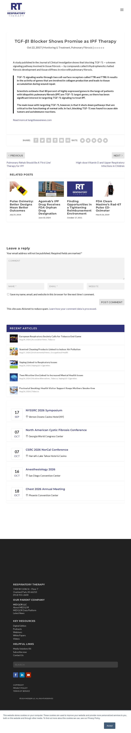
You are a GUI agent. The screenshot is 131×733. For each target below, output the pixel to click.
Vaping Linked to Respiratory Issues (38, 362)
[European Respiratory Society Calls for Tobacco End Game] (14, 339)
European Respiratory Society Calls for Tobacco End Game (50, 336)
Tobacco (51, 339)
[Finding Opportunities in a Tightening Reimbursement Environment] (80, 189)
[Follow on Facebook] (15, 674)
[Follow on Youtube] (28, 674)
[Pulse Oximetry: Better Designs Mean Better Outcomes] (22, 189)
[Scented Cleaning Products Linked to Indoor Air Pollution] (14, 351)
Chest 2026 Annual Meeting (45, 489)
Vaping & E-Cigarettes (41, 365)
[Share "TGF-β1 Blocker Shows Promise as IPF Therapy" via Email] (61, 140)
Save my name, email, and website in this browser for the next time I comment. (52, 294)
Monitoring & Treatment (56, 47)
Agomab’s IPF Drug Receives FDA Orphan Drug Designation (49, 207)
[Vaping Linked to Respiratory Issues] (14, 364)
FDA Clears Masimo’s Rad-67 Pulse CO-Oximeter (108, 206)
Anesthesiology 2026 (40, 469)
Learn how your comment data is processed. (72, 308)
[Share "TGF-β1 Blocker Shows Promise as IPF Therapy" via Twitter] (42, 140)
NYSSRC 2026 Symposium (44, 410)
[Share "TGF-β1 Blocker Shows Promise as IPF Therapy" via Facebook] (36, 140)
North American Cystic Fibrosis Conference (56, 430)
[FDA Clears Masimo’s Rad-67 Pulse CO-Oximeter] (108, 189)
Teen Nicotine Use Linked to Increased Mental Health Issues (51, 375)
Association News (39, 339)
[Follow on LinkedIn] (22, 674)
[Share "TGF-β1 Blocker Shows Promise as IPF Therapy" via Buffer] (55, 140)
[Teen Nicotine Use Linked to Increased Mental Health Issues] (14, 377)
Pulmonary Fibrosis (81, 47)
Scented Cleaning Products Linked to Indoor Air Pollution (50, 349)
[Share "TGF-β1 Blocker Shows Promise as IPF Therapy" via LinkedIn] (49, 140)
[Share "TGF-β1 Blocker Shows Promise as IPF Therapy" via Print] (68, 140)
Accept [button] (110, 725)
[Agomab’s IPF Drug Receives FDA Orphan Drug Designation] (51, 189)
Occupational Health (59, 352)
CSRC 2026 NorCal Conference (47, 449)
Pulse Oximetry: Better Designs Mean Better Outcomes (21, 206)
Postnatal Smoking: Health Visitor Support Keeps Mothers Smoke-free (57, 388)
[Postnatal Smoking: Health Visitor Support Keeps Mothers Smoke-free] (14, 390)
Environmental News (41, 352)
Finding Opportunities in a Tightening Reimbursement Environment (79, 207)
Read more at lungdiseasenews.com (32, 119)
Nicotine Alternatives (41, 378)
